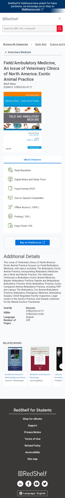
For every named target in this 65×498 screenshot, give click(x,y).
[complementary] (32, 361)
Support (32, 425)
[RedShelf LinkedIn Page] (20, 485)
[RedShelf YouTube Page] (37, 485)
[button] (32, 170)
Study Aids (41, 44)
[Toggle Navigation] (60, 19)
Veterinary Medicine (19, 52)
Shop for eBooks (32, 418)
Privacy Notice (32, 432)
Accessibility (32, 452)
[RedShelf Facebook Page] (28, 485)
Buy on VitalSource (31, 242)
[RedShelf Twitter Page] (45, 485)
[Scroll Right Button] (62, 366)
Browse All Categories (15, 44)
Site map (32, 459)
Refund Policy (32, 445)
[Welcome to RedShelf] (10, 19)
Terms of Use (33, 438)
